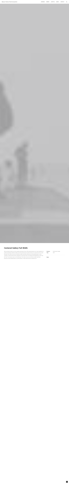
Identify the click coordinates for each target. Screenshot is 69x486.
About (57, 1)
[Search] (66, 2)
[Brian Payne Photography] (9, 1)
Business (43, 1)
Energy (47, 1)
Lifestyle (53, 1)
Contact (62, 1)
